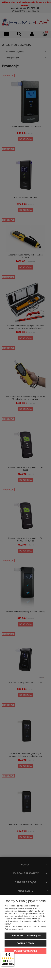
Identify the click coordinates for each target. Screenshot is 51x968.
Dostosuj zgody (25, 943)
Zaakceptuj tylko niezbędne (25, 936)
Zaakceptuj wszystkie (25, 951)
